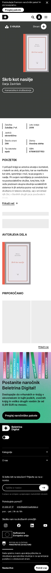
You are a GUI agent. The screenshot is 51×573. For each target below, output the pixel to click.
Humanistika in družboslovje (18, 90)
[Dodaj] (43, 26)
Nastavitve (7, 567)
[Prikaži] (46, 17)
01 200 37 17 (8, 507)
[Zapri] (43, 488)
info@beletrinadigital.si (27, 507)
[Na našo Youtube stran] (45, 525)
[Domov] (5, 17)
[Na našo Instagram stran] (5, 525)
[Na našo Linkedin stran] (32, 525)
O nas (5, 460)
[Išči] (33, 17)
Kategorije (7, 452)
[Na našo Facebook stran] (19, 525)
